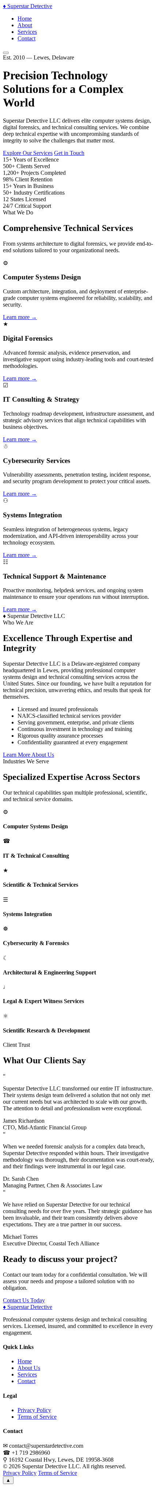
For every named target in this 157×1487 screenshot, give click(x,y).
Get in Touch (69, 153)
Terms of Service (37, 1417)
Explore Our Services (28, 153)
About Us (29, 1368)
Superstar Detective (27, 6)
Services (27, 32)
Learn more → (20, 317)
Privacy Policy (34, 1410)
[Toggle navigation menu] (6, 53)
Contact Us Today (24, 1300)
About (25, 25)
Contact (26, 38)
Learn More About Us (28, 755)
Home (25, 18)
